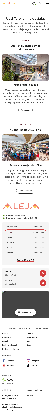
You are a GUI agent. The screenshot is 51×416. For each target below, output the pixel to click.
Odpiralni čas (7, 390)
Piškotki (30, 396)
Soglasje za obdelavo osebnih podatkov (10, 397)
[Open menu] (47, 3)
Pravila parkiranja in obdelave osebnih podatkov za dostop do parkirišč (12, 407)
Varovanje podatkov (34, 390)
